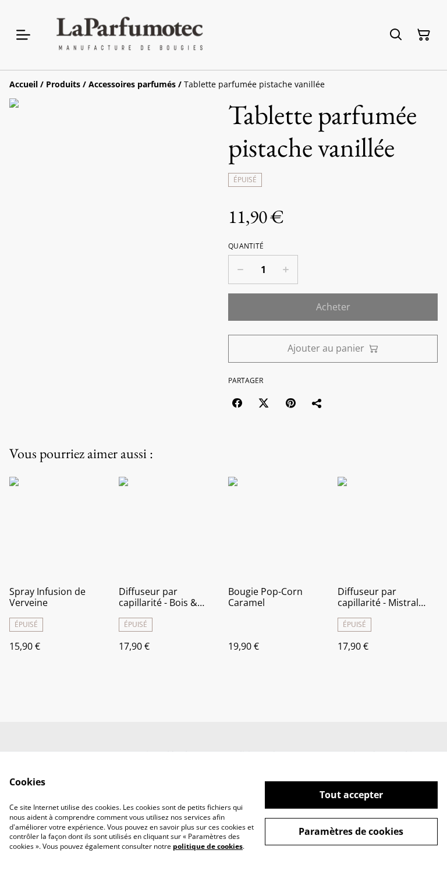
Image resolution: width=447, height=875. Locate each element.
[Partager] (317, 403)
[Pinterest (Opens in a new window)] (290, 403)
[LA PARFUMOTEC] (129, 35)
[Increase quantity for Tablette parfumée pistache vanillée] (286, 269)
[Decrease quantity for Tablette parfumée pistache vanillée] (240, 269)
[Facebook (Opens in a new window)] (237, 403)
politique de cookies (208, 846)
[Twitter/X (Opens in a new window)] (263, 403)
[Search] (396, 35)
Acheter (333, 306)
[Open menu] (23, 35)
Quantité (246, 246)
